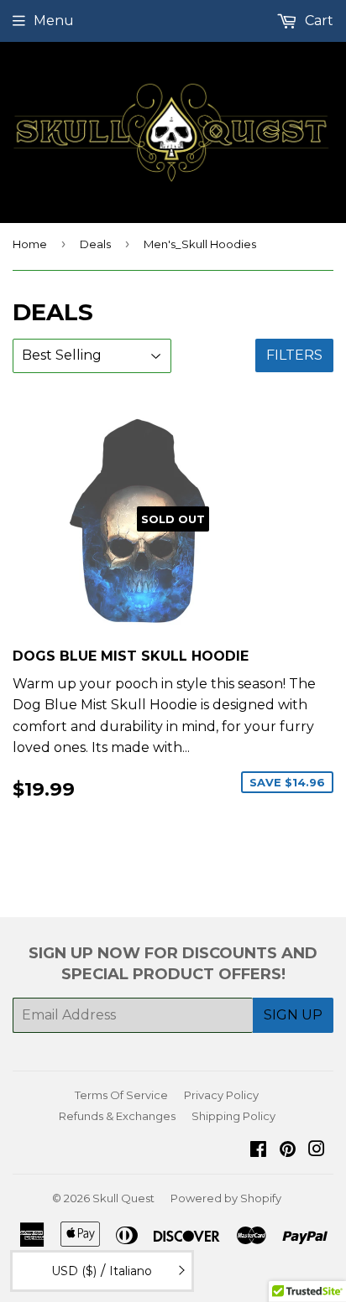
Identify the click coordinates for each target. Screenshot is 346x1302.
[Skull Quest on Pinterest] (287, 1151)
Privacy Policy (221, 1095)
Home (30, 244)
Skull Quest (123, 1198)
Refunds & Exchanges (117, 1116)
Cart (317, 21)
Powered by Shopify (225, 1198)
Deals (95, 244)
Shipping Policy (233, 1116)
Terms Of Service (121, 1095)
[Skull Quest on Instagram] (316, 1151)
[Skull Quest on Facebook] (258, 1151)
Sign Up (293, 1015)
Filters (294, 355)
